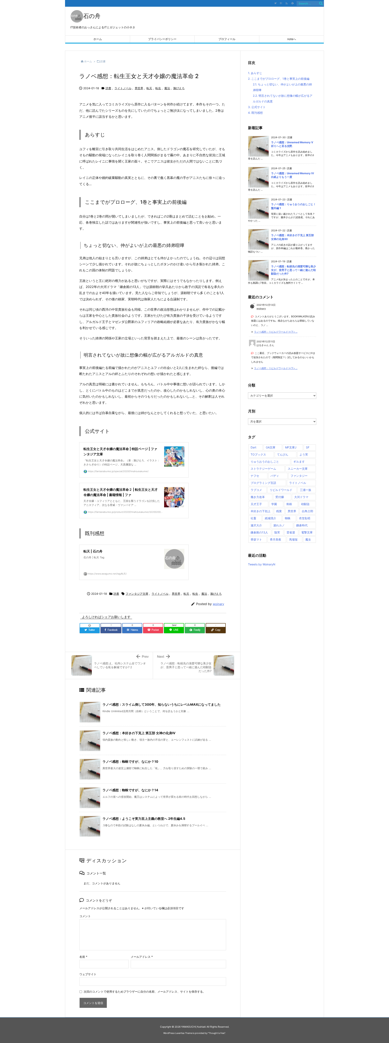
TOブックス (258, 454)
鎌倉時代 (302, 525)
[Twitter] (275, 3)
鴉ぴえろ (179, 88)
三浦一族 (305, 490)
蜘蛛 (288, 518)
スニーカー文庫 (298, 468)
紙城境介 (270, 518)
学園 (274, 504)
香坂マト (256, 539)
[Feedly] (292, 3)
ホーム (88, 61)
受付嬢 (279, 497)
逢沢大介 (256, 525)
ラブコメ (256, 490)
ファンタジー (299, 475)
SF (307, 447)
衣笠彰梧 (304, 518)
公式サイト (257, 107)
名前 (83, 956)
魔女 (308, 539)
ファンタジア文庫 (137, 593)
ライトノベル (122, 88)
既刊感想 (255, 112)
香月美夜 (275, 539)
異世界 (139, 88)
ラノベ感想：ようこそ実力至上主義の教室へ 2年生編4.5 (144, 819)
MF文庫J (290, 447)
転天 (149, 88)
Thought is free (216, 1033)
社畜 (253, 518)
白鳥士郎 (307, 511)
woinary (218, 604)
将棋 (289, 504)
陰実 (277, 532)
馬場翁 (293, 539)
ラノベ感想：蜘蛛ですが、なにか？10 (130, 761)
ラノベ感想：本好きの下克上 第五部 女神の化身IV (139, 733)
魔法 (167, 88)
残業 (279, 511)
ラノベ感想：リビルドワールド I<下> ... (275, 331)
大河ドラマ (301, 497)
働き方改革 (258, 497)
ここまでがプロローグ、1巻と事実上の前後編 (278, 78)
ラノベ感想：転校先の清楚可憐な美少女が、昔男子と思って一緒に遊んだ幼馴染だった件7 (293, 270)
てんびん (282, 454)
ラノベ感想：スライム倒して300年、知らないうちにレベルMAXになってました (162, 704)
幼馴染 (305, 504)
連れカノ (279, 525)
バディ (274, 475)
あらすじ (255, 73)
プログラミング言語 (263, 482)
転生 (158, 88)
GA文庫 (270, 447)
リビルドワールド (281, 490)
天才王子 (256, 504)
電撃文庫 (307, 532)
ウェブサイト (87, 974)
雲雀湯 (290, 532)
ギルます (299, 461)
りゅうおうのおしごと (265, 461)
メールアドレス (142, 956)
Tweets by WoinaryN (261, 564)
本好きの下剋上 (260, 511)
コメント (85, 916)
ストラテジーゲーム (263, 468)
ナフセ (255, 475)
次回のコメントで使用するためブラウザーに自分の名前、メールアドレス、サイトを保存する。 (145, 991)
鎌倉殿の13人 (259, 532)
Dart (253, 447)
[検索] (321, 3)
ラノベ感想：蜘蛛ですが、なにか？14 (130, 790)
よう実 (303, 454)
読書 (103, 61)
